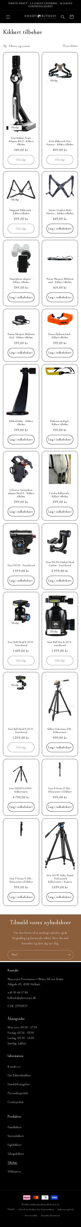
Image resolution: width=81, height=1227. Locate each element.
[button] (8, 16)
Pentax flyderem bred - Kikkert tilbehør (60, 336)
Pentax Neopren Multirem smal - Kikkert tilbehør (59, 281)
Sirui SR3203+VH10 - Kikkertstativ (21, 790)
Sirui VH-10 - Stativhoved (21, 565)
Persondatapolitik (18, 1093)
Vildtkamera (14, 1171)
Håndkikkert (15, 1127)
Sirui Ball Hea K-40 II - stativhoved (60, 644)
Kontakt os (14, 1066)
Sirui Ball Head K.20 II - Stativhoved (21, 731)
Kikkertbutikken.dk (40, 1204)
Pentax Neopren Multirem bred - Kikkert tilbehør (21, 336)
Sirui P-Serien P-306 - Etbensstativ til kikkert (21, 880)
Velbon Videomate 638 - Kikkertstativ (60, 731)
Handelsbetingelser (19, 1084)
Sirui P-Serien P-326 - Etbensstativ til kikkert (60, 790)
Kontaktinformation (50, 1215)
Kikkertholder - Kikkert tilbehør (21, 423)
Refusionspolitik (66, 1209)
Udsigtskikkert (16, 1153)
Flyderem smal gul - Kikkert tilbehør (60, 423)
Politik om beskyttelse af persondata (36, 1209)
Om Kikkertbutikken (19, 1075)
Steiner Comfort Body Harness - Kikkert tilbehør (59, 212)
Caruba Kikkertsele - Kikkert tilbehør (60, 495)
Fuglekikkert (14, 1145)
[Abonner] (69, 954)
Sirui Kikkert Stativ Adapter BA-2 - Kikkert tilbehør (21, 141)
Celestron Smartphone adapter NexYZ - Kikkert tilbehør (21, 493)
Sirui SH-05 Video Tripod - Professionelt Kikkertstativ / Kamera (60, 878)
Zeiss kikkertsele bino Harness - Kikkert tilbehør (59, 143)
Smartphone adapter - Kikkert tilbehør (21, 281)
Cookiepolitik (15, 1102)
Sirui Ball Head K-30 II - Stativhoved (21, 644)
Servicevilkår (31, 1215)
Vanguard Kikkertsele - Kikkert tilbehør (21, 212)
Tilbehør (12, 1162)
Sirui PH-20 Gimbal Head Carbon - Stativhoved (60, 564)
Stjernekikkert (16, 1136)
